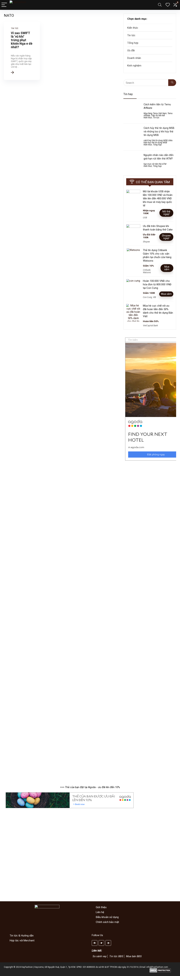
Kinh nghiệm (134, 65)
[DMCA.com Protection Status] (160, 969)
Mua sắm (166, 268)
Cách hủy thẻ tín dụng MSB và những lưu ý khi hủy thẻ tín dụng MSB (159, 131)
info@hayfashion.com (157, 967)
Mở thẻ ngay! (166, 213)
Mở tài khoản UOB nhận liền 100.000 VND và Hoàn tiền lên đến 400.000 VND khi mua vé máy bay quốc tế (157, 198)
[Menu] (4, 5)
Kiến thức (132, 27)
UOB (145, 217)
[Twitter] (101, 943)
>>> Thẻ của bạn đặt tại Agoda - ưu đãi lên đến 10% (90, 787)
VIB (154, 297)
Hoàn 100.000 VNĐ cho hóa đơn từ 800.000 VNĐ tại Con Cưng (157, 284)
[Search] (160, 5)
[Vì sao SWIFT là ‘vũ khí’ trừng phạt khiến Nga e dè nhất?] (22, 51)
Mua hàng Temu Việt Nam (155, 113)
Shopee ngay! (166, 237)
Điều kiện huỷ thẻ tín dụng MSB (158, 141)
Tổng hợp (132, 42)
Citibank (146, 270)
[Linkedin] (108, 943)
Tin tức (131, 35)
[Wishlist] (168, 5)
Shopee (146, 241)
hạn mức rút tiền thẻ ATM (155, 164)
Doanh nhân (134, 58)
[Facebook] (94, 943)
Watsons (147, 272)
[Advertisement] (149, 598)
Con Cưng (147, 297)
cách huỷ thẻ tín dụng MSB (156, 140)
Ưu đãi (131, 50)
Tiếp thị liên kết (158, 115)
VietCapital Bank (150, 325)
